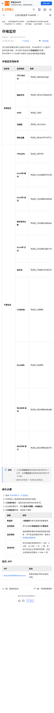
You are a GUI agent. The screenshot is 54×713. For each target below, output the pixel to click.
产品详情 (26, 41)
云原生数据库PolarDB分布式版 (37, 21)
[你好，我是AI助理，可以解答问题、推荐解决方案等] (39, 9)
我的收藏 (45, 41)
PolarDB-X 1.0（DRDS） (14, 24)
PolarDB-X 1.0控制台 (19, 495)
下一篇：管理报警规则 (43, 588)
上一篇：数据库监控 (10, 588)
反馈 (31, 601)
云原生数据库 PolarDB (16, 21)
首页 (3, 21)
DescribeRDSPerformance (15, 575)
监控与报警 (38, 24)
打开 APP (46, 3)
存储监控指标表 (29, 537)
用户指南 (28, 24)
